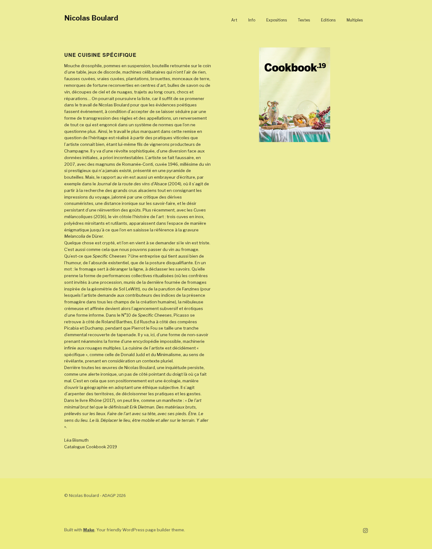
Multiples (355, 20)
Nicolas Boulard (91, 18)
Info (251, 20)
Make (89, 529)
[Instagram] (365, 531)
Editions (328, 20)
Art (234, 20)
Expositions (276, 20)
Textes (304, 20)
